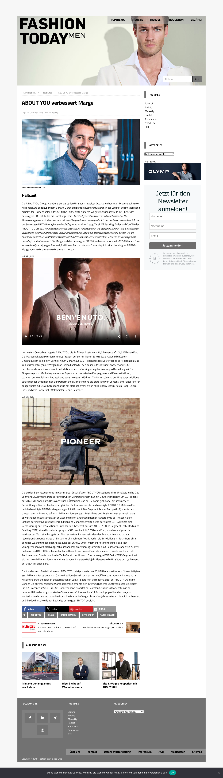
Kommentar (150, 119)
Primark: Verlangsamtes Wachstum (36, 685)
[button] (33, 609)
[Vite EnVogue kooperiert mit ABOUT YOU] (121, 678)
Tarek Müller (107, 615)
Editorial (148, 103)
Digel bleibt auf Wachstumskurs (72, 685)
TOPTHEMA (118, 20)
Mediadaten (178, 752)
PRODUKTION (176, 20)
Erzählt (148, 107)
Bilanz (51, 615)
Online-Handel (68, 615)
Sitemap (197, 752)
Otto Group (88, 615)
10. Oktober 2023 (34, 112)
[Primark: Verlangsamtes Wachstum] (40, 678)
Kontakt (92, 752)
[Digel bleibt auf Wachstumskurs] (81, 678)
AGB (161, 752)
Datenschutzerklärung (117, 752)
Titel (146, 127)
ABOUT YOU (36, 615)
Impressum (145, 752)
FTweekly (137, 20)
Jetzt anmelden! (172, 245)
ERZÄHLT (196, 20)
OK (172, 772)
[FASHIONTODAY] (111, 83)
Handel (148, 115)
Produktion (150, 123)
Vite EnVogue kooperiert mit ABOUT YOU (119, 685)
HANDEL (155, 20)
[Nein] (218, 773)
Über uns (75, 752)
